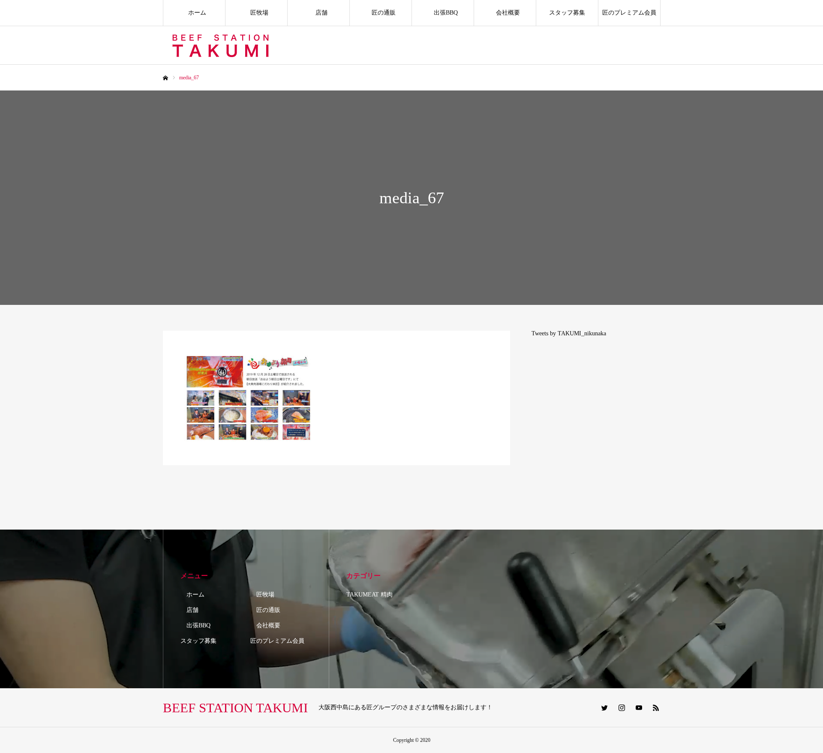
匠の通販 (381, 12)
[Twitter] (604, 707)
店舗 (318, 12)
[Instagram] (621, 707)
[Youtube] (638, 707)
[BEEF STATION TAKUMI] (222, 45)
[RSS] (656, 707)
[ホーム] (165, 78)
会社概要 (505, 12)
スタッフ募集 (567, 12)
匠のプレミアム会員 (629, 12)
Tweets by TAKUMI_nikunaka (569, 333)
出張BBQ (443, 12)
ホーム (194, 12)
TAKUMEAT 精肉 (369, 594)
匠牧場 (256, 12)
